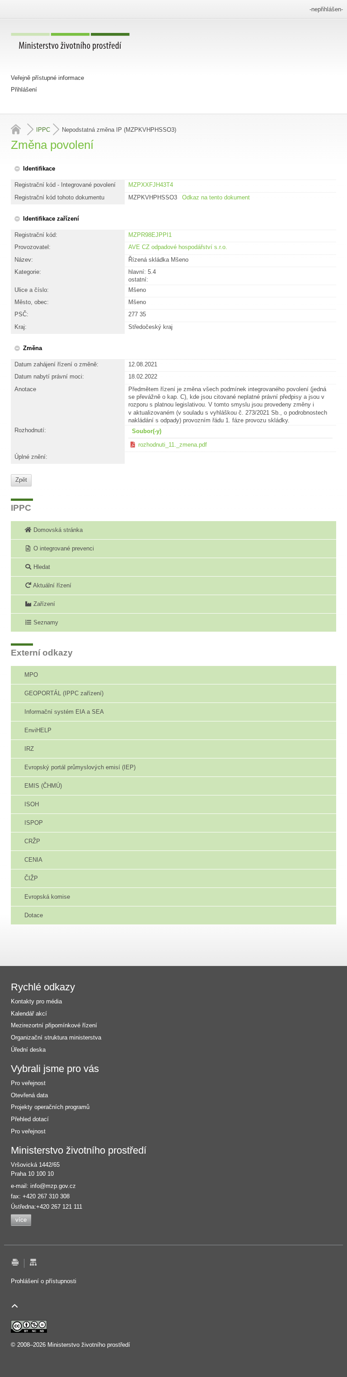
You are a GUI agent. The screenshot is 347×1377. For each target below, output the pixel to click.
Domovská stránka (57, 530)
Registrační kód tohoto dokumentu (59, 197)
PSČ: (21, 314)
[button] (34, 168)
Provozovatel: (32, 247)
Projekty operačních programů (50, 1107)
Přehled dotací (30, 1119)
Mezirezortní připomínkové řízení (54, 1025)
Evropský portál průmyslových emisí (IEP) (80, 767)
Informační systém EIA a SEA (64, 711)
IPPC (43, 129)
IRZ (29, 748)
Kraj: (20, 326)
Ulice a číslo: (31, 289)
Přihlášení (24, 89)
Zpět (21, 479)
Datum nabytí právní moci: (49, 376)
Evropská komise (47, 896)
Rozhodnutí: (30, 430)
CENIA (33, 859)
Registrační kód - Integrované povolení (65, 184)
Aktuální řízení (51, 585)
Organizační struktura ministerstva (56, 1037)
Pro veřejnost (28, 1083)
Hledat (41, 567)
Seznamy (45, 622)
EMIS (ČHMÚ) (43, 785)
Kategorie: (27, 271)
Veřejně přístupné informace (47, 77)
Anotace (25, 389)
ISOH (31, 804)
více (21, 1219)
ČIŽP (31, 878)
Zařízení (43, 604)
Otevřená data (29, 1095)
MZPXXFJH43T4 (150, 184)
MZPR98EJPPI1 (150, 234)
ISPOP (33, 822)
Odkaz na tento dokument (216, 197)
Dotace (33, 915)
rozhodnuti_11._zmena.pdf (172, 444)
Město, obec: (31, 302)
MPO (31, 674)
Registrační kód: (35, 234)
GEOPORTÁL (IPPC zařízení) (63, 693)
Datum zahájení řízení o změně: (56, 364)
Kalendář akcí (29, 1013)
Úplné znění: (30, 456)
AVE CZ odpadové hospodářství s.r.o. (177, 247)
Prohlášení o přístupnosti (43, 1281)
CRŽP (32, 841)
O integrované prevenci (63, 548)
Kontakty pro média (36, 1001)
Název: (23, 259)
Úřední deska (28, 1049)
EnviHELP (38, 730)
